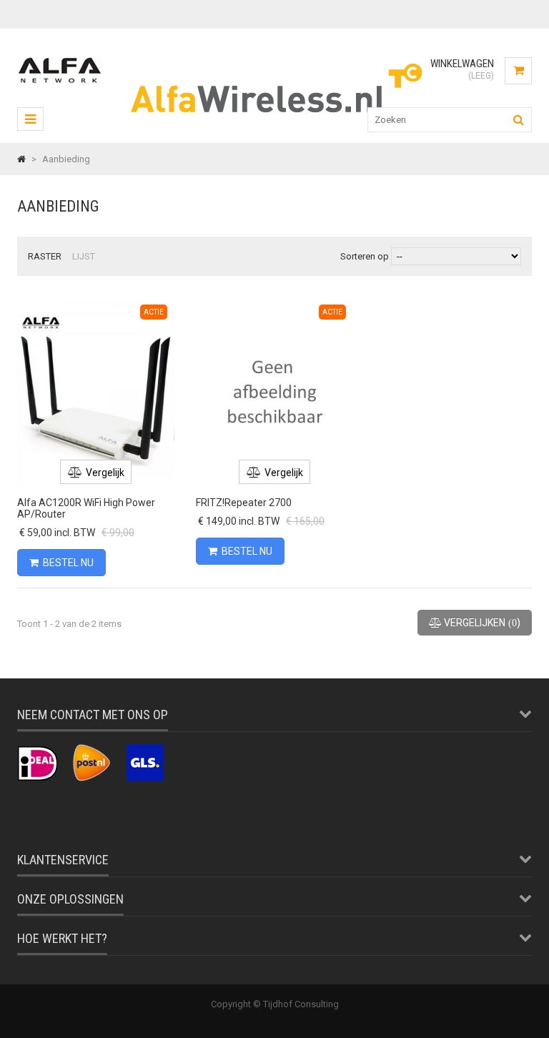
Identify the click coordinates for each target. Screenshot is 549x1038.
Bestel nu (68, 562)
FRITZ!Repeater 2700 (244, 502)
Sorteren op (364, 256)
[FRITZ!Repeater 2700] (274, 302)
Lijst (83, 256)
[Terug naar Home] (21, 159)
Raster (44, 256)
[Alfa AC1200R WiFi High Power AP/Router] (95, 302)
